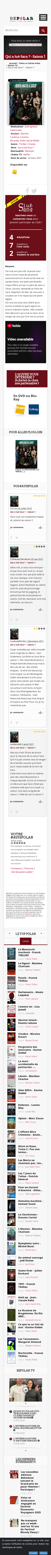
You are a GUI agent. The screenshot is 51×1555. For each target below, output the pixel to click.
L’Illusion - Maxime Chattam (30, 1230)
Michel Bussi (30, 1250)
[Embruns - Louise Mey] (11, 1109)
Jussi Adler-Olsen (32, 1167)
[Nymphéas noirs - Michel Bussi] (11, 1248)
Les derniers (25, 1461)
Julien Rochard (31, 1277)
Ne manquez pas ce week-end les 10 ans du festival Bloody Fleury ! (30, 1526)
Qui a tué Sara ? (26, 147)
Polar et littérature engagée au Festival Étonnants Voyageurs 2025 (31, 1505)
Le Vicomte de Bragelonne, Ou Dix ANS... (30, 1313)
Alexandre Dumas (33, 1320)
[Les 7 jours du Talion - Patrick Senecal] (11, 1177)
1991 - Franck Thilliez (26, 1285)
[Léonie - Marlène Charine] (11, 1080)
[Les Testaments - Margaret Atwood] (11, 1343)
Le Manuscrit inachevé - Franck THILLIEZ (29, 952)
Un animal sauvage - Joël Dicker (30, 1259)
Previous (25, 1403)
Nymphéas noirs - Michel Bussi (29, 1245)
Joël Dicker (30, 1264)
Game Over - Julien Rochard (30, 1272)
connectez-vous (22, 218)
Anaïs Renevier (31, 1138)
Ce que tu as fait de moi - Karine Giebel (30, 1326)
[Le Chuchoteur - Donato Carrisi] (11, 1219)
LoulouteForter (18, 641)
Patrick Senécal (32, 1183)
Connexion (16, 868)
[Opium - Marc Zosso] (11, 1122)
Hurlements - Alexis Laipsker (30, 993)
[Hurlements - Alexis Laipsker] (11, 996)
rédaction (28, 914)
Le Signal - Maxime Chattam (30, 965)
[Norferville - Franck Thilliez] (11, 1357)
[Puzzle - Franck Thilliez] (11, 982)
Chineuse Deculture (20, 559)
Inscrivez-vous (24, 215)
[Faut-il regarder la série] (26, 454)
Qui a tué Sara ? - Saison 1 (22, 512)
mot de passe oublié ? (22, 871)
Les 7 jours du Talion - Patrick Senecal (28, 1176)
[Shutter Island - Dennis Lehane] (11, 1024)
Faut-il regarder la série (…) (27, 470)
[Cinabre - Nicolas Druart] (11, 1037)
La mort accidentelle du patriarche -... (28, 1064)
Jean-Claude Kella (33, 1304)
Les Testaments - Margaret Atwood (29, 1340)
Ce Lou (13, 508)
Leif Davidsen (31, 1070)
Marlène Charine (32, 1082)
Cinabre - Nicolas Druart (29, 1035)
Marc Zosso (30, 1122)
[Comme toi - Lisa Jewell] (11, 1010)
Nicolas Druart (31, 1040)
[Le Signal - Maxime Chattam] (11, 968)
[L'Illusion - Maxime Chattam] (11, 1233)
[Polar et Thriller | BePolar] (21, 19)
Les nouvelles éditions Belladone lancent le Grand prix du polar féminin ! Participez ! (30, 1480)
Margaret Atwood (33, 1345)
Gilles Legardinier (32, 1194)
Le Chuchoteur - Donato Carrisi (28, 1216)
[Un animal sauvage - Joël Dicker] (11, 1261)
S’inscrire (28, 868)
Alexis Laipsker (31, 998)
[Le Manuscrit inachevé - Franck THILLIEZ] (11, 953)
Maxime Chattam (33, 970)
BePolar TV (26, 1370)
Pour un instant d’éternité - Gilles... (30, 1189)
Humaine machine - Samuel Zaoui (30, 1202)
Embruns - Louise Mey (29, 1106)
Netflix (26, 154)
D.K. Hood (29, 1156)
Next (25, 1450)
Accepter (33, 1553)
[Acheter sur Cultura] (34, 409)
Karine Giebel (31, 1056)
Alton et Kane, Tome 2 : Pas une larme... (29, 1149)
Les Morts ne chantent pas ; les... (30, 1162)
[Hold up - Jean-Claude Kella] (11, 1301)
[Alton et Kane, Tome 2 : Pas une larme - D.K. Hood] (11, 1150)
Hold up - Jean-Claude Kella (27, 1299)
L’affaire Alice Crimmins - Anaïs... (30, 1133)
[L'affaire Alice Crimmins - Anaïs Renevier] (11, 1136)
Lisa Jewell (29, 1013)
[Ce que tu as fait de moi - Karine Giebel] (11, 1329)
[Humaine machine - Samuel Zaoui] (11, 1205)
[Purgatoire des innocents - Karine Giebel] (11, 1051)
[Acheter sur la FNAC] (14, 171)
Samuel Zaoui (31, 1207)
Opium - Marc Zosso (31, 1118)
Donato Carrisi (31, 1221)
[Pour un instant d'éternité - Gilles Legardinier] (11, 1191)
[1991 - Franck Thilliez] (11, 1288)
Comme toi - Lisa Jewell (29, 1008)
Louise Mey (30, 1111)
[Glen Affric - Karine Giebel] (11, 1095)
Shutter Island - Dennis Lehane (28, 1021)
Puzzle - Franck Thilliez (27, 979)
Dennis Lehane (31, 1026)
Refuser (43, 1553)
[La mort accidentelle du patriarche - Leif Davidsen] (11, 1066)
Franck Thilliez (31, 959)
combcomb (15, 744)
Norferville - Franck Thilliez (30, 1354)
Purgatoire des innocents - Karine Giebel (30, 1049)
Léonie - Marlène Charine (28, 1077)
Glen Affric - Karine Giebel (30, 1092)
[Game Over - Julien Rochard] (11, 1274)
